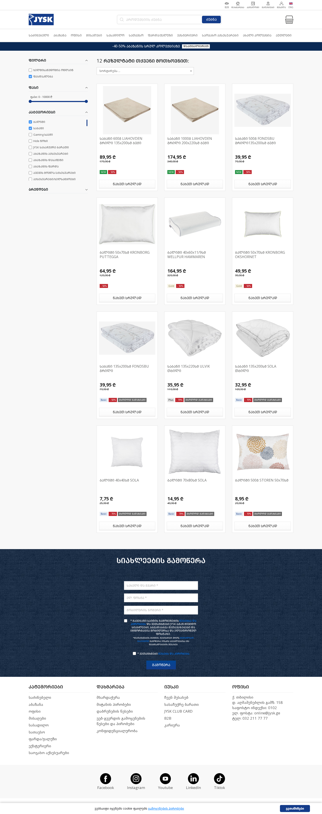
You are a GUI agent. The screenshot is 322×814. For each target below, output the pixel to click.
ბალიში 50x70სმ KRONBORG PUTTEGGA (125, 254)
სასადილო (39, 725)
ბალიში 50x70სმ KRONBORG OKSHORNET (260, 254)
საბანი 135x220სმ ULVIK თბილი (188, 368)
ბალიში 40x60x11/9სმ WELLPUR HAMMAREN (186, 254)
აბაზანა (36, 704)
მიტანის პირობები (114, 704)
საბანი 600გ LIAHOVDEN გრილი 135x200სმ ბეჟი (121, 141)
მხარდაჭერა (108, 697)
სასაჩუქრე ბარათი (181, 704)
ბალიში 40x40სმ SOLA (119, 480)
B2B (167, 718)
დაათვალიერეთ (196, 46)
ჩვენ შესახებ (176, 697)
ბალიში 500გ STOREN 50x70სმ (261, 480)
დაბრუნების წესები (115, 711)
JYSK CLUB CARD (178, 711)
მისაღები (37, 718)
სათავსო (37, 732)
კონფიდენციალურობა (117, 731)
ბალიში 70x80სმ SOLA (187, 480)
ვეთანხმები (295, 808)
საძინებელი (40, 697)
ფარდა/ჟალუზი (43, 739)
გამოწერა (161, 665)
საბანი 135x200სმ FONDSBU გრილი (124, 368)
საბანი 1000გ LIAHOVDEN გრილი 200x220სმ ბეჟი (189, 141)
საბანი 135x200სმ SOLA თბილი (255, 368)
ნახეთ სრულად (127, 184)
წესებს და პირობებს (173, 653)
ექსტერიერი (40, 746)
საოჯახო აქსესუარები (49, 753)
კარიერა (172, 725)
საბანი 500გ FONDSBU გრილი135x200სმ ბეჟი (255, 141)
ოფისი (35, 711)
